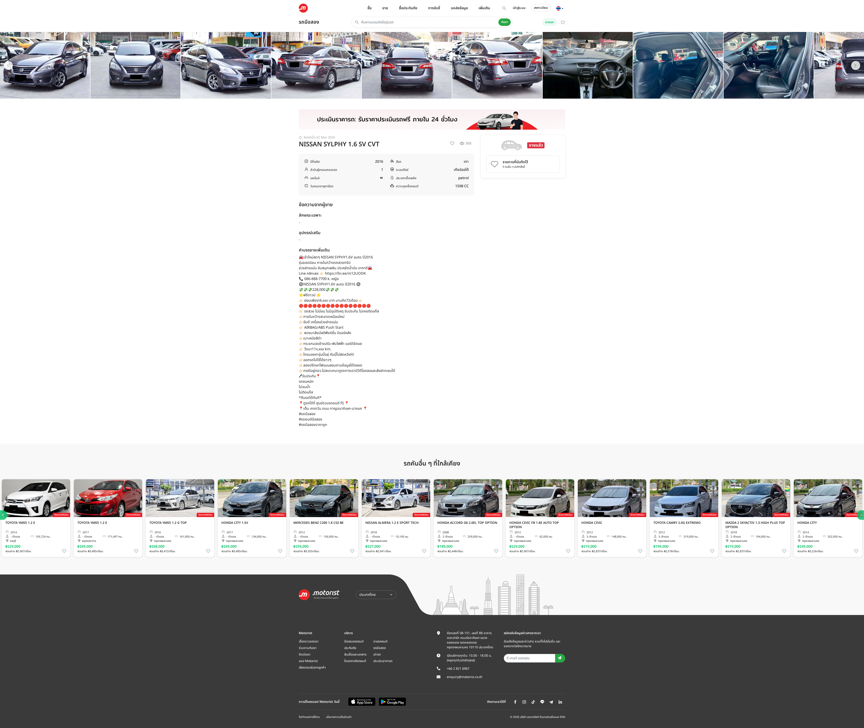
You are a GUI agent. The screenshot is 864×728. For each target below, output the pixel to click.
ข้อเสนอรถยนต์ (354, 641)
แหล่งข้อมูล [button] (459, 8)
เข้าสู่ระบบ (519, 8)
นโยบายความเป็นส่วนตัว (339, 717)
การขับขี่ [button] (434, 8)
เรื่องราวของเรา (309, 641)
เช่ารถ (377, 654)
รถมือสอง (309, 22)
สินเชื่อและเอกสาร (355, 654)
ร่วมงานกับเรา (308, 648)
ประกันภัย (350, 648)
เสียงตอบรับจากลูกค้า (312, 667)
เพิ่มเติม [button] (484, 8)
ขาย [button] (385, 8)
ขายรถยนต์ (380, 641)
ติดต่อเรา (304, 654)
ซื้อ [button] (369, 8)
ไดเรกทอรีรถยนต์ (355, 661)
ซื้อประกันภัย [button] (408, 8)
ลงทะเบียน (541, 7)
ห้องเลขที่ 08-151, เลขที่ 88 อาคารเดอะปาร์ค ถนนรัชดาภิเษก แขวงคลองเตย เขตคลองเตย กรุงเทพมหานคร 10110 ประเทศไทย (470, 640)
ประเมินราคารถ (382, 661)
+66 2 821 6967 (458, 668)
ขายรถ (549, 22)
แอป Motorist (308, 661)
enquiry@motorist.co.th (464, 677)
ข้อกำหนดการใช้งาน (309, 717)
